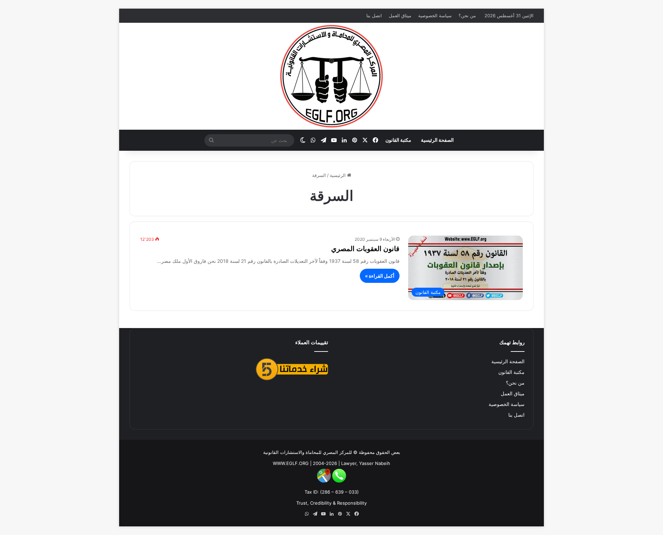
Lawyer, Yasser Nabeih (365, 463)
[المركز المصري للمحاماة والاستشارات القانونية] (331, 76)
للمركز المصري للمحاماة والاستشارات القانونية (307, 452)
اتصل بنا (374, 15)
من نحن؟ (467, 15)
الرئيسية (338, 175)
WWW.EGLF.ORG (291, 463)
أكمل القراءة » (379, 276)
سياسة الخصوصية (435, 15)
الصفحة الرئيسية (437, 140)
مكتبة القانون (398, 140)
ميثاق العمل (400, 15)
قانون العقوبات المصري (365, 249)
